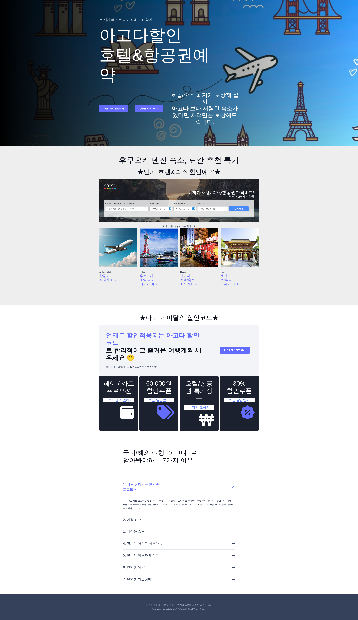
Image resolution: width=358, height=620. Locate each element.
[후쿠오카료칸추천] (159, 247)
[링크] (118, 403)
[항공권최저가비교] (118, 247)
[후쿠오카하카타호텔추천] (199, 247)
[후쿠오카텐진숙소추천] (240, 247)
